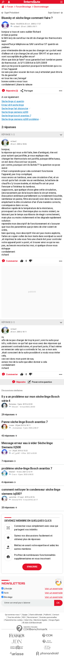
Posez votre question (42, 382)
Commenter (12, 261)
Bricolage (7, 597)
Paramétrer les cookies (14, 620)
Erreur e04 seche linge (12, 105)
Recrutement (32, 617)
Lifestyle (7, 588)
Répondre (20, 382)
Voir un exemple (54, 588)
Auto (6, 592)
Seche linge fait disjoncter (14, 108)
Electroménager (41, 7)
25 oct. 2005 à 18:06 (18, 144)
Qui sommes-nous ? (13, 615)
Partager (28, 91)
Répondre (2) (12, 91)
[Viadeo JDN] (47, 647)
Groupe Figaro (54, 620)
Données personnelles (48, 617)
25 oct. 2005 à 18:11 (29, 26)
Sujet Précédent (11, 12)
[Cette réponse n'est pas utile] (30, 261)
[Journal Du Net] (16, 641)
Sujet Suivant (54, 12)
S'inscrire (32, 567)
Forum (10, 7)
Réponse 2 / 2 (8, 322)
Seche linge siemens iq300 (14, 112)
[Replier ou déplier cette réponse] (61, 134)
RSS (24, 617)
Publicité (47, 615)
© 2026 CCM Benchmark (32, 623)
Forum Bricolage (23, 7)
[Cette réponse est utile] (22, 261)
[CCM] (47, 635)
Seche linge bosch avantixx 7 (16, 115)
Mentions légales (40, 620)
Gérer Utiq (28, 620)
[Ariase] (16, 653)
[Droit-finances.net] (47, 641)
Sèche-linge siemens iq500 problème (20, 119)
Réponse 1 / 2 (8, 134)
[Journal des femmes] (16, 635)
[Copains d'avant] (16, 647)
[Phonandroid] (47, 653)
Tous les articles (14, 617)
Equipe (25, 615)
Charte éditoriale (35, 615)
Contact (56, 615)
